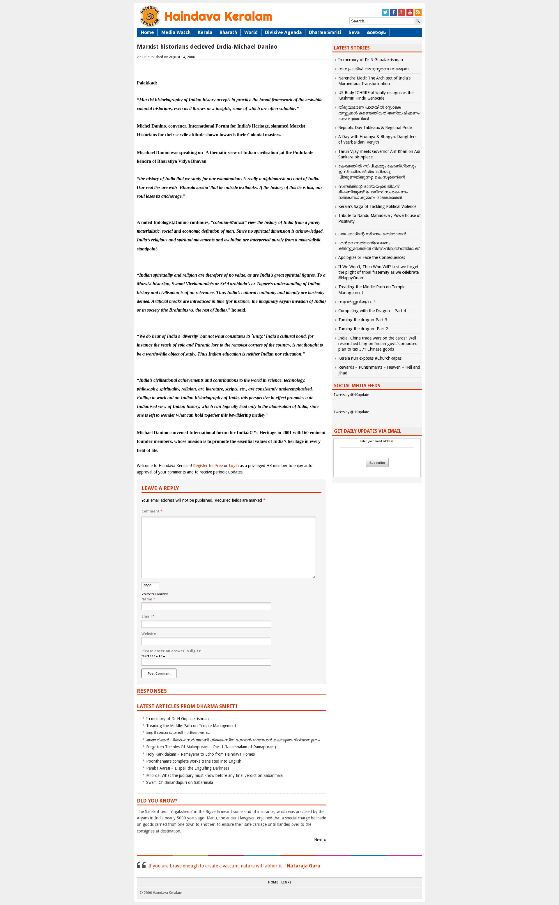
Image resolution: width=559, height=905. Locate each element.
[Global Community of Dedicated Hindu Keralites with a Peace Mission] (205, 26)
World (251, 32)
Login (234, 465)
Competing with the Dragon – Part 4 (372, 310)
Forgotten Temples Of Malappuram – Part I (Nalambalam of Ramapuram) (211, 747)
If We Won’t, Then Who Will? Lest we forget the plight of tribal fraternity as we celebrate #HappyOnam (378, 272)
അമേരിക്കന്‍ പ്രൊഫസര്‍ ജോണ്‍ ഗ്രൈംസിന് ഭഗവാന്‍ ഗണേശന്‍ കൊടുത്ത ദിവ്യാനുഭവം (233, 740)
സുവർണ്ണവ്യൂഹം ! (356, 301)
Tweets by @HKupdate (351, 395)
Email (148, 616)
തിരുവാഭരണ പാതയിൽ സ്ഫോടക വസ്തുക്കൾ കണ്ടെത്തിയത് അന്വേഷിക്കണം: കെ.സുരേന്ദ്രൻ (379, 113)
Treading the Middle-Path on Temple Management (191, 725)
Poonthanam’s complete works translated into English (193, 761)
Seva (354, 32)
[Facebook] (393, 14)
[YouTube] (409, 14)
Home (147, 32)
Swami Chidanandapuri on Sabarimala (179, 782)
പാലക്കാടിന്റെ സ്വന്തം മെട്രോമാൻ (372, 233)
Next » (320, 839)
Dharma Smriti (325, 32)
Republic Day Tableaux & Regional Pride (375, 127)
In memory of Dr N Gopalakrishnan (177, 718)
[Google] (401, 14)
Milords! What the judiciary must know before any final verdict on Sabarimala (214, 775)
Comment (151, 511)
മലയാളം (376, 32)
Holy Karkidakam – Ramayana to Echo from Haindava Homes (200, 754)
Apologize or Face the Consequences (371, 257)
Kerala (205, 32)
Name (148, 599)
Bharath (228, 32)
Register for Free (208, 465)
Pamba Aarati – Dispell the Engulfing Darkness (187, 768)
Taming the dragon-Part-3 (362, 319)
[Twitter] (385, 14)
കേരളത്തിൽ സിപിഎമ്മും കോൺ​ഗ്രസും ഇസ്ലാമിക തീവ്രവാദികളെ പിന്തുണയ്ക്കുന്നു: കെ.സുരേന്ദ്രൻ (377, 171)
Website (148, 634)
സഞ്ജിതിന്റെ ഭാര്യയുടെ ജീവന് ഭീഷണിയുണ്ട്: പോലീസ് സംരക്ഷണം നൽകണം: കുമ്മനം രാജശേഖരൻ (373, 192)
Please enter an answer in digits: (171, 651)
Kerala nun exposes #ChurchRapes (369, 358)
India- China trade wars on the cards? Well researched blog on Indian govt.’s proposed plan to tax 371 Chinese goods (378, 343)
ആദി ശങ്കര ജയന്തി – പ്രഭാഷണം (178, 732)
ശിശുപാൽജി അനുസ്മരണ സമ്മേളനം (374, 68)
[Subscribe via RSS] (418, 14)
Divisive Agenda (283, 32)
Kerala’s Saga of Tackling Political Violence (377, 206)
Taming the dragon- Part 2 (363, 328)
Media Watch (175, 32)
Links (286, 883)
